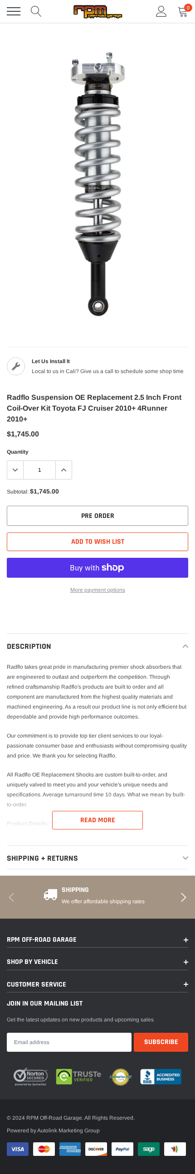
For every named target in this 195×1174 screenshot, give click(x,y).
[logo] (97, 11)
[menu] (13, 11)
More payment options (97, 590)
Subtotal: (18, 492)
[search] (36, 11)
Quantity (18, 452)
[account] (161, 11)
